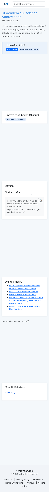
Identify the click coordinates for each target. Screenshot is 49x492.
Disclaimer (38, 479)
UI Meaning (10, 392)
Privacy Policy (22, 479)
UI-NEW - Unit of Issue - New (22, 294)
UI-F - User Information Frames (23, 291)
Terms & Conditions (14, 483)
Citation (9, 192)
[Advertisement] (24, 82)
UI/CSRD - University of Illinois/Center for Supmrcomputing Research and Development (26, 300)
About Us (8, 479)
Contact (30, 483)
